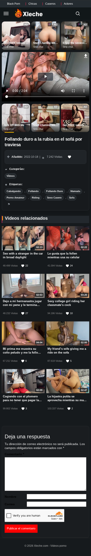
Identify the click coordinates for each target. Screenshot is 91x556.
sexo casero (54, 197)
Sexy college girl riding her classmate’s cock (66, 303)
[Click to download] (86, 55)
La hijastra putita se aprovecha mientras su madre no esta (67, 400)
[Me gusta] (69, 157)
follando (33, 191)
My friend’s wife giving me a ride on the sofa (66, 350)
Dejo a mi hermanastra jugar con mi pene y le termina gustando (22, 304)
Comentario (14, 454)
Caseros (50, 3)
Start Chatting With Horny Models (45, 43)
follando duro (54, 191)
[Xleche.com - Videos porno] (28, 13)
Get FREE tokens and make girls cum (16, 43)
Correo (10, 504)
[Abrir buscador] (78, 13)
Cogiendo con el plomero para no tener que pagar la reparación (21, 400)
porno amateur (15, 197)
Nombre (10, 496)
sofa (71, 197)
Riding (36, 197)
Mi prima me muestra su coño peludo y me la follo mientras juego (20, 352)
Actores (68, 3)
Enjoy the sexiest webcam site (74, 43)
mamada (75, 191)
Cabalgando (14, 191)
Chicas (32, 3)
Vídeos (11, 176)
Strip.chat (9, 46)
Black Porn (13, 3)
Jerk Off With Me (14, 125)
